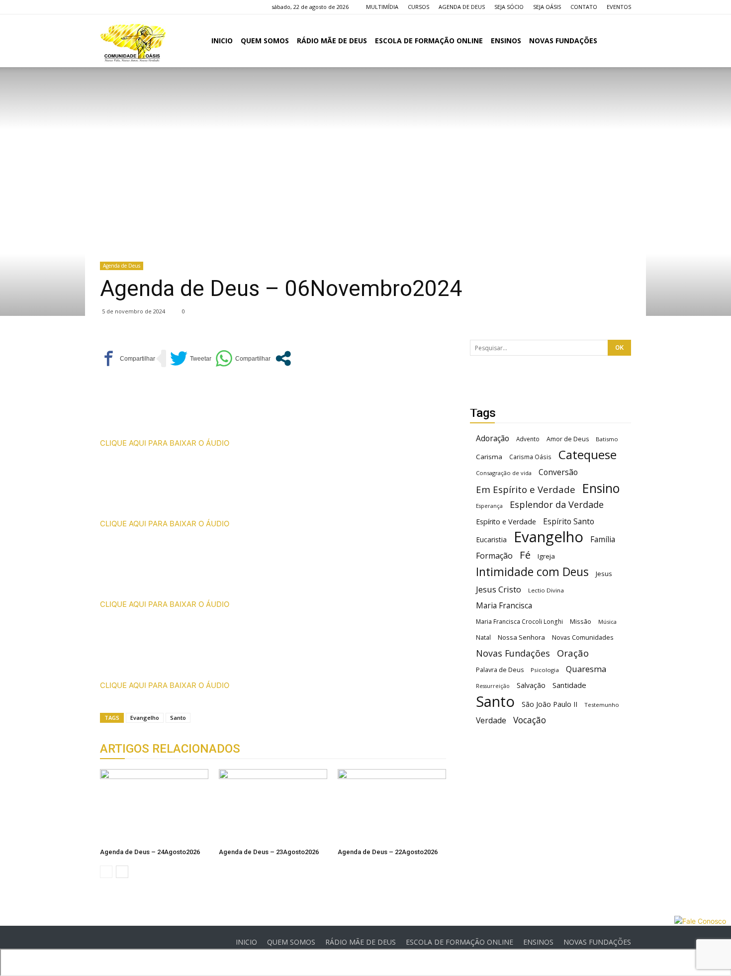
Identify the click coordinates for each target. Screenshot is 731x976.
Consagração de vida (504, 473)
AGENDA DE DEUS (462, 6)
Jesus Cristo (498, 589)
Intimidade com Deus (532, 572)
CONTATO (583, 6)
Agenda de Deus (121, 265)
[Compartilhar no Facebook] (127, 358)
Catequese (587, 454)
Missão (580, 621)
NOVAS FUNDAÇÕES (563, 40)
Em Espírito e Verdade (525, 489)
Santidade (569, 685)
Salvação (531, 685)
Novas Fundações (513, 653)
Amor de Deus (568, 439)
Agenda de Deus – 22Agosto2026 (388, 852)
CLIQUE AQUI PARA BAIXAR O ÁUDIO (164, 443)
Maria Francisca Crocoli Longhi (519, 621)
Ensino (601, 488)
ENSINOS (506, 40)
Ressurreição (493, 686)
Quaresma (586, 669)
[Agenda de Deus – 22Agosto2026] (392, 806)
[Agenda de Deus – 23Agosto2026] (273, 806)
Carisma (489, 456)
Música (607, 621)
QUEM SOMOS (265, 40)
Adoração (492, 438)
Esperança (489, 505)
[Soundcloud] (140, 7)
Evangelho (144, 717)
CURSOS (418, 6)
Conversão (558, 472)
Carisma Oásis (530, 457)
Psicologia (545, 670)
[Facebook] (107, 7)
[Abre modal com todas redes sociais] (283, 358)
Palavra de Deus (500, 670)
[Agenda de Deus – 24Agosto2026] (154, 806)
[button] (619, 41)
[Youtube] (156, 7)
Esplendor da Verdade (557, 504)
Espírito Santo (568, 521)
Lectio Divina (546, 590)
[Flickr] (123, 7)
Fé (525, 555)
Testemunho (601, 704)
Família (602, 539)
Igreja (546, 556)
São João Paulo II (549, 704)
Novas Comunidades (583, 637)
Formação (494, 556)
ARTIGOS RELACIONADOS (170, 749)
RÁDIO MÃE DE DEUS (332, 40)
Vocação (529, 720)
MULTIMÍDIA (382, 6)
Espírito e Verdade (506, 521)
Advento (528, 439)
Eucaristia (491, 539)
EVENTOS (619, 6)
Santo (178, 717)
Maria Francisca (504, 605)
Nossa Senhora (521, 637)
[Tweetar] (190, 358)
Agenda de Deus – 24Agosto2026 (150, 852)
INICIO (222, 40)
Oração (573, 653)
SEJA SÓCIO (509, 6)
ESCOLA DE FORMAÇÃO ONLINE (429, 40)
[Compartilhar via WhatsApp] (243, 358)
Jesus (604, 573)
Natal (483, 637)
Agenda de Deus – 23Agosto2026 (269, 852)
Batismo (607, 439)
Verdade (491, 720)
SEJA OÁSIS (547, 6)
